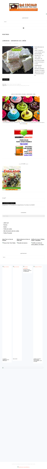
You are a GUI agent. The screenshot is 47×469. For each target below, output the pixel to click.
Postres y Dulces (9, 84)
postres (21, 85)
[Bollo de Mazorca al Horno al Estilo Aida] (22, 243)
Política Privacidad (7, 233)
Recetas (5, 224)
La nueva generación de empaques (6, 360)
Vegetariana (19, 84)
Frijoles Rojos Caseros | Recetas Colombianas (27, 270)
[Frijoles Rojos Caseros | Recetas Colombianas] (27, 268)
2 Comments (16, 43)
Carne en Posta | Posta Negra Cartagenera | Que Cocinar (38, 360)
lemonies (18, 85)
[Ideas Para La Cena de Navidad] (8, 243)
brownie (8, 85)
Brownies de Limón (13, 85)
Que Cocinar (15, 84)
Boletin (5, 226)
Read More (5, 79)
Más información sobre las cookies (11, 231)
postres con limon (26, 85)
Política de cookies (7, 229)
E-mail (4, 198)
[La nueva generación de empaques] (7, 266)
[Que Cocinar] (23, 11)
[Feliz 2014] (17, 266)
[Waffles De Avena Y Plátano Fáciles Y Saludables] (38, 244)
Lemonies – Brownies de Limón (14, 40)
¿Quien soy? (6, 222)
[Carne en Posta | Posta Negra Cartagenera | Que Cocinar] (38, 266)
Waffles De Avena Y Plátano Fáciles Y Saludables (37, 240)
